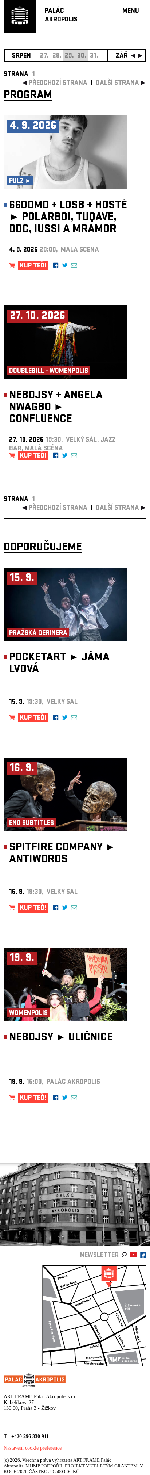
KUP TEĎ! (33, 266)
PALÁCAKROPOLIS (61, 15)
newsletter (99, 1256)
